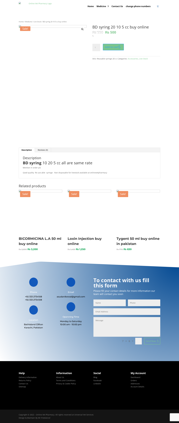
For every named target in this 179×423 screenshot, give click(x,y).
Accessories (133, 58)
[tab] (27, 150)
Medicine (101, 6)
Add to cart (111, 47)
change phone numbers (138, 6)
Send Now (151, 341)
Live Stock (37, 21)
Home (91, 6)
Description (26, 150)
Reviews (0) (43, 150)
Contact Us (117, 6)
